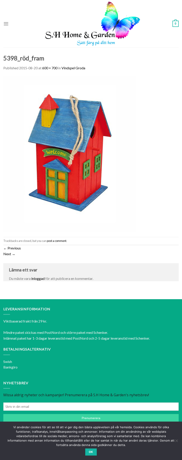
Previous (12, 248)
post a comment (56, 241)
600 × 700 (49, 68)
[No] (176, 442)
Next (9, 254)
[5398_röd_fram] (69, 153)
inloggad (38, 278)
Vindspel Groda (73, 68)
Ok (91, 452)
